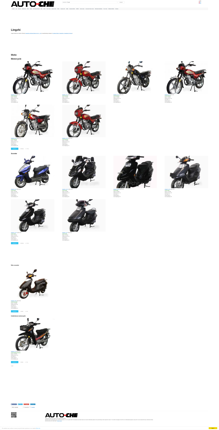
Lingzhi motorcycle (14, 95)
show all (15, 148)
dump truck (54, 8)
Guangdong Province (68, 33)
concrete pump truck (89, 8)
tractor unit (62, 8)
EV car (19, 8)
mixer (58, 8)
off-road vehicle (36, 8)
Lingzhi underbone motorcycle (15, 352)
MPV (28, 8)
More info (38, 428)
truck (44, 8)
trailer (67, 8)
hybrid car (24, 8)
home (13, 8)
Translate (33, 407)
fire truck (105, 8)
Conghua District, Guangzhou (58, 33)
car (16, 8)
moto (31, 8)
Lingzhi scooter (13, 190)
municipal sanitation (98, 8)
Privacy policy (59, 420)
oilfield (77, 8)
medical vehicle (111, 8)
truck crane (82, 8)
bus (41, 8)
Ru (200, 3)
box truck (48, 8)
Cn (200, 2)
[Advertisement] (45, 19)
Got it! (213, 428)
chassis (116, 8)
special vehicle (72, 8)
